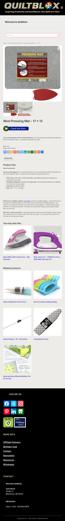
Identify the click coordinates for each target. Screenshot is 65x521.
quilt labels (27, 201)
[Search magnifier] (58, 35)
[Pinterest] (6, 411)
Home (5, 43)
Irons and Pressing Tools (15, 43)
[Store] (20, 411)
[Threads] (13, 403)
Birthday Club (10, 446)
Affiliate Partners (12, 442)
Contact (7, 451)
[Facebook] (6, 403)
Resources (8, 460)
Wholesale (8, 464)
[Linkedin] (13, 411)
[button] (58, 48)
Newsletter (9, 455)
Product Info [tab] (8, 158)
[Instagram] (20, 403)
